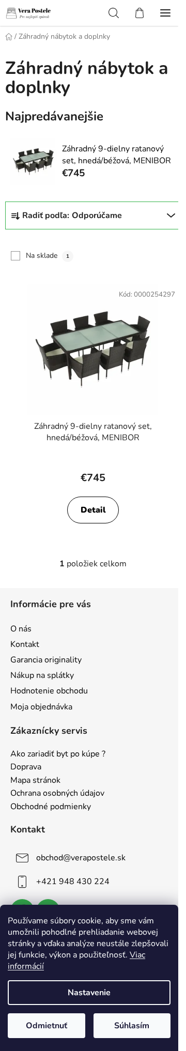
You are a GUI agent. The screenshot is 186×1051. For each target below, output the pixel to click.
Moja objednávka (41, 707)
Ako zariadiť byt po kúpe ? (57, 754)
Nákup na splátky (42, 675)
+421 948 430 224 (73, 881)
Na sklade (47, 255)
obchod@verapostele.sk (81, 857)
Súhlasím (131, 1025)
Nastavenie (89, 992)
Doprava (25, 767)
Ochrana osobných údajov (57, 793)
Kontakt (24, 644)
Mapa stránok (35, 780)
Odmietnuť (46, 1025)
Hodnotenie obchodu (49, 691)
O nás (21, 629)
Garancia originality (46, 660)
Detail (93, 510)
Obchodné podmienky (50, 807)
